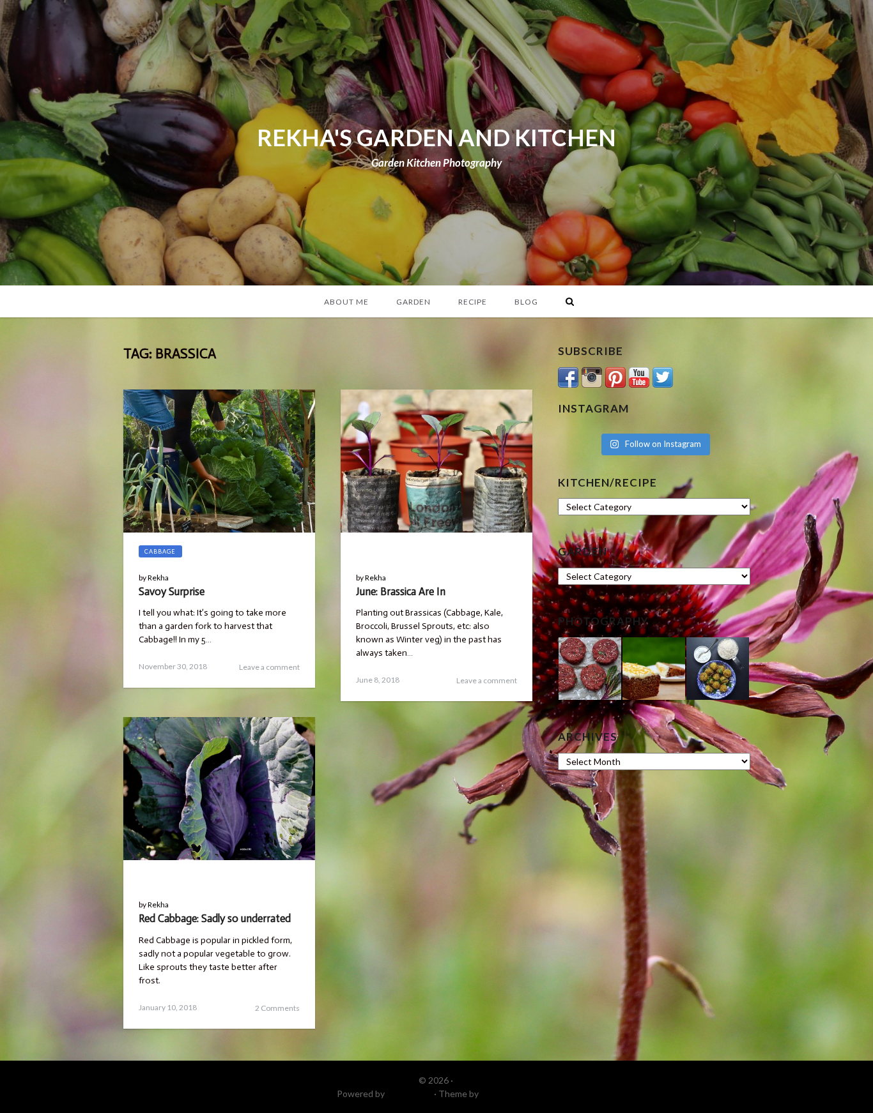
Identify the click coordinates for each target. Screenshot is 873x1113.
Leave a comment (269, 667)
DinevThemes (509, 1093)
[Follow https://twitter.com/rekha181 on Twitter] (663, 375)
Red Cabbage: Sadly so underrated (215, 918)
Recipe (472, 302)
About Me (346, 302)
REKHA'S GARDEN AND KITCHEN (436, 137)
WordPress (409, 1093)
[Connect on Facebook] (568, 375)
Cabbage (160, 551)
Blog (526, 302)
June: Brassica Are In (400, 591)
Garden (413, 302)
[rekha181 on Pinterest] (615, 375)
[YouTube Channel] (639, 375)
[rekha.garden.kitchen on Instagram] (592, 375)
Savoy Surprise (172, 591)
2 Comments (277, 1008)
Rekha (158, 577)
